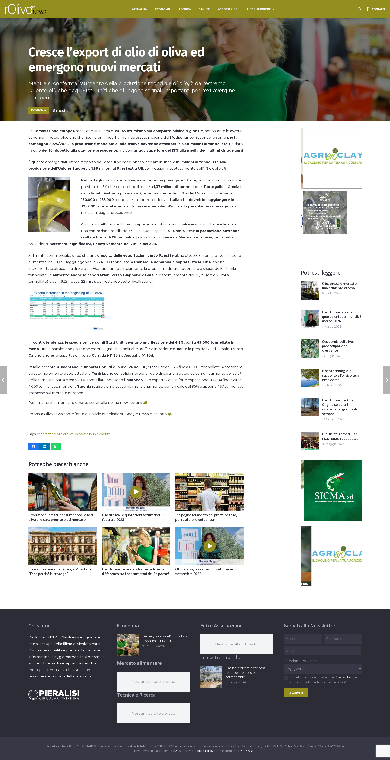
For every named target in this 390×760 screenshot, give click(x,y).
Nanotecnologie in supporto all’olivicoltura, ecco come (341, 375)
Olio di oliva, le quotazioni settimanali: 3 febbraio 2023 (133, 517)
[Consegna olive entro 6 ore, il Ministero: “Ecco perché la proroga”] (62, 530)
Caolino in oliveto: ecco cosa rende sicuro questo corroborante (245, 672)
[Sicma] (331, 520)
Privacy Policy (344, 677)
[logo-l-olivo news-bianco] (26, 9)
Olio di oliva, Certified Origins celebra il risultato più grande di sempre (339, 407)
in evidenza (101, 434)
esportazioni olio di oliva (55, 434)
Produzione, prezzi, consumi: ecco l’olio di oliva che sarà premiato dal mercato (60, 517)
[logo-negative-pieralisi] (53, 694)
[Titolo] (368, 9)
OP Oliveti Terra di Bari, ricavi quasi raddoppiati (340, 436)
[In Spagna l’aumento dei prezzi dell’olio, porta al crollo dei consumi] (209, 476)
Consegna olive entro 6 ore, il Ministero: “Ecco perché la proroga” (60, 571)
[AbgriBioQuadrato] (331, 187)
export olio (83, 434)
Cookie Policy (203, 751)
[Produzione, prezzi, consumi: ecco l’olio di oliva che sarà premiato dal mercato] (62, 476)
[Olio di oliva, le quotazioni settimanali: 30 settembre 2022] (209, 530)
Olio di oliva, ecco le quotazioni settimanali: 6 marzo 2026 (341, 316)
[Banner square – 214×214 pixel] (322, 233)
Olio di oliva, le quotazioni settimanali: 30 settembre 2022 (207, 571)
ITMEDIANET (246, 751)
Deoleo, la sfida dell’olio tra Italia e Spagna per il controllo (164, 638)
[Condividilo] (33, 446)
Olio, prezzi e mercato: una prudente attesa (340, 285)
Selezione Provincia (300, 661)
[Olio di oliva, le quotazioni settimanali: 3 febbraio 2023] (136, 476)
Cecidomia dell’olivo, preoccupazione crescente (338, 346)
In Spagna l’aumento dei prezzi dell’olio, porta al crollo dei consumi (206, 517)
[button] (273, 9)
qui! (143, 403)
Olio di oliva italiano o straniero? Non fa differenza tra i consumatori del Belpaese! (135, 571)
